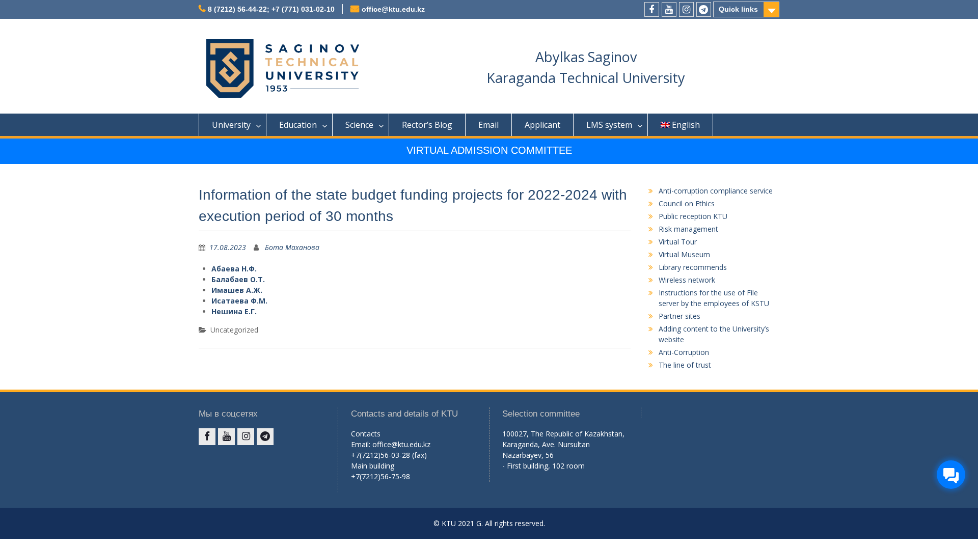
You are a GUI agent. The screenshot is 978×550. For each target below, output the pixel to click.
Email (488, 124)
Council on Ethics (687, 203)
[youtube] (669, 9)
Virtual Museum (684, 254)
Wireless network (687, 280)
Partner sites (679, 316)
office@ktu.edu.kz (393, 9)
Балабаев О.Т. (238, 279)
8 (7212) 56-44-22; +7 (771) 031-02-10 (271, 9)
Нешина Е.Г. (234, 311)
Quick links (738, 9)
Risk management (688, 229)
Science (359, 124)
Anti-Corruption (684, 352)
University (231, 124)
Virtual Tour (678, 241)
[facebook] (651, 9)
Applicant (542, 124)
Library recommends (693, 267)
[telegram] (703, 9)
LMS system (609, 124)
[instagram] (686, 9)
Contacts (366, 433)
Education (298, 124)
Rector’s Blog (427, 124)
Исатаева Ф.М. (239, 301)
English (686, 124)
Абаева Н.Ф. (234, 268)
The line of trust (685, 365)
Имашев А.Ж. (236, 290)
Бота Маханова (292, 247)
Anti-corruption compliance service (716, 191)
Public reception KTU (693, 216)
